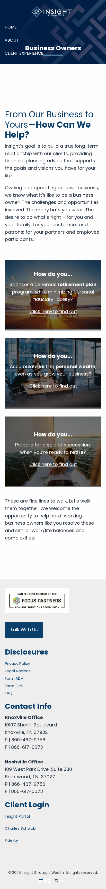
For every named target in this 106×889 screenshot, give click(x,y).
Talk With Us (18, 118)
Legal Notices (18, 671)
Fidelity (11, 840)
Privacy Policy (17, 663)
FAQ (8, 693)
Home (11, 27)
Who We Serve (20, 66)
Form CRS (14, 685)
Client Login (18, 105)
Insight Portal (17, 816)
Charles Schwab (20, 828)
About (12, 40)
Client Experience (24, 53)
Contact (15, 92)
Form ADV (14, 678)
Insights (14, 79)
